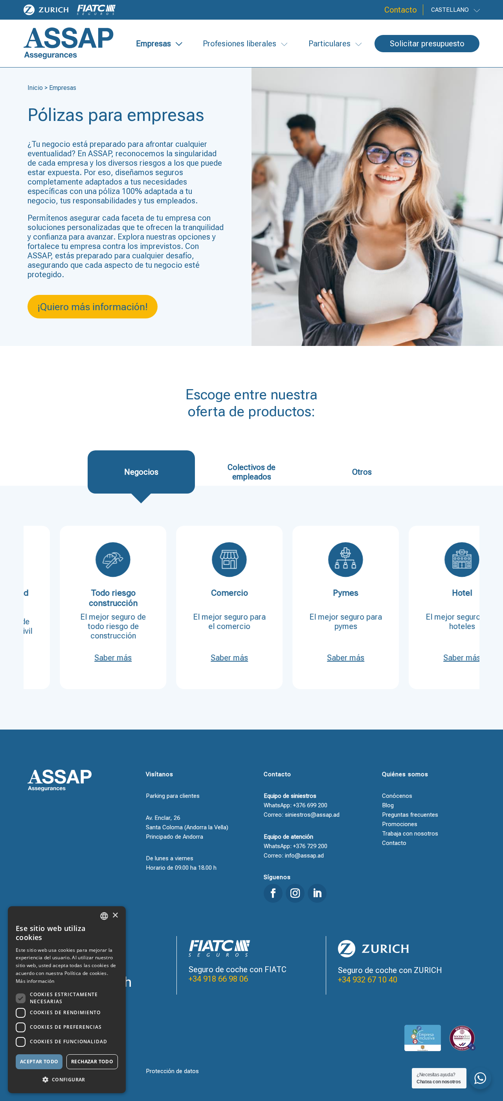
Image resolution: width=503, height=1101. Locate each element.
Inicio (35, 87)
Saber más (86, 657)
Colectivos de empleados (251, 472)
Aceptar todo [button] (39, 1061)
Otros (362, 472)
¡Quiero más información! (92, 307)
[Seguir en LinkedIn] (317, 893)
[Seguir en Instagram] (295, 893)
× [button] (115, 915)
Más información (35, 981)
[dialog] (67, 999)
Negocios (141, 472)
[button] (67, 1079)
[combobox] (104, 916)
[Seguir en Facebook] (273, 893)
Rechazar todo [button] (92, 1061)
